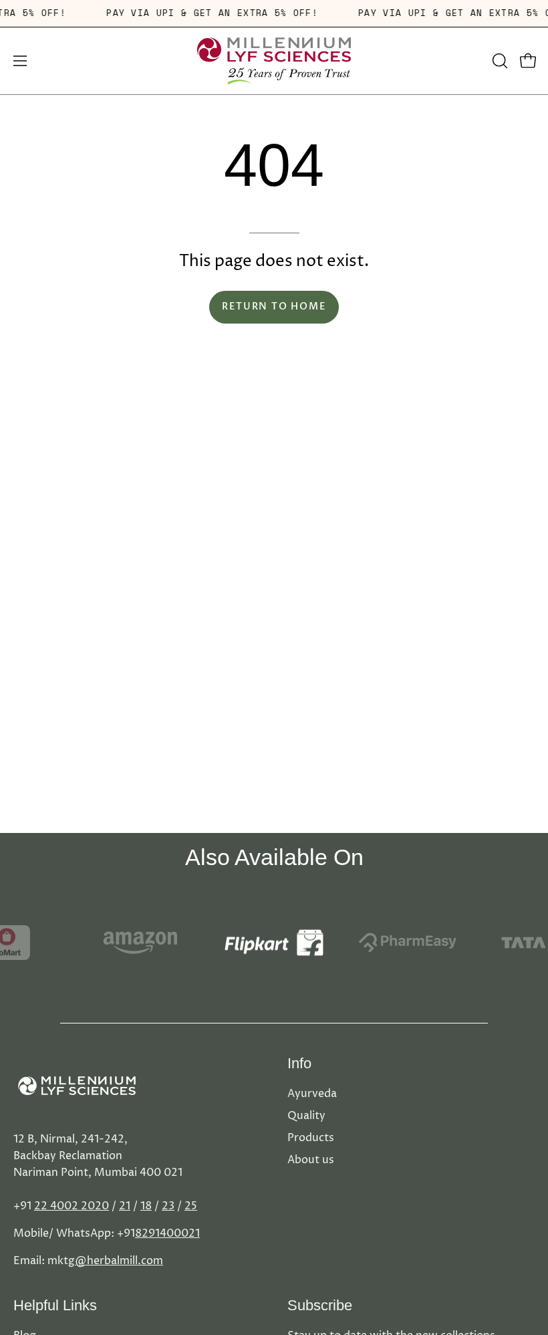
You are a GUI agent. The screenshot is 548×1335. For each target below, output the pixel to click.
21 (124, 1206)
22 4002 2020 (71, 1206)
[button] (498, 60)
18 (146, 1206)
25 (190, 1206)
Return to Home (273, 306)
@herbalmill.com (119, 1260)
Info (299, 1063)
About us (310, 1159)
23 (168, 1206)
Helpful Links (55, 1305)
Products (310, 1137)
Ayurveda (312, 1093)
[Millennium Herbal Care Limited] (274, 60)
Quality (306, 1115)
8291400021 (167, 1233)
